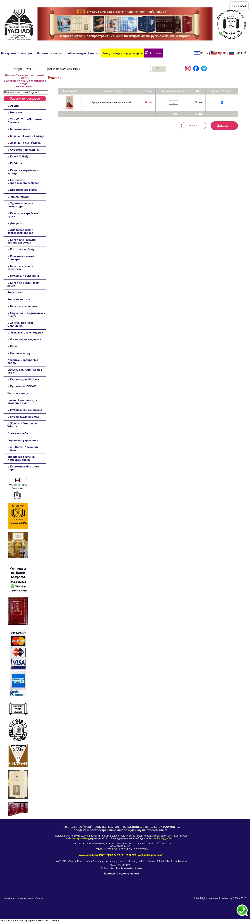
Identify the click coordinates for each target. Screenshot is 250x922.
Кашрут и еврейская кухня (22, 215)
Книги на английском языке (23, 284)
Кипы (14, 346)
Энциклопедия (20, 196)
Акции (14, 105)
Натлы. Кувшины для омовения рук (22, 401)
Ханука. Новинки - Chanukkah (21, 324)
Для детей (17, 223)
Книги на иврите (18, 299)
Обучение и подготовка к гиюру (26, 314)
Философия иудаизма (25, 339)
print (31, 53)
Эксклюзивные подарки (26, 332)
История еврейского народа (23, 172)
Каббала (16, 163)
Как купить (8, 53)
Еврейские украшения (22, 440)
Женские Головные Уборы (22, 425)
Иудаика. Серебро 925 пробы (22, 361)
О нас (22, 53)
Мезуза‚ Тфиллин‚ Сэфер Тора (24, 371)
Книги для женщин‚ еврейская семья (21, 241)
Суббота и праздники (25, 149)
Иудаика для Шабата (24, 379)
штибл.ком (37, 898)
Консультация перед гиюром (123, 53)
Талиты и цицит (18, 393)
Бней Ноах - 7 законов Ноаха (22, 448)
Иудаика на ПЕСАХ (23, 386)
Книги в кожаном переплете (20, 267)
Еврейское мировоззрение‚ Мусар (23, 181)
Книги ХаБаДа (19, 156)
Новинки (16, 112)
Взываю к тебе (17, 433)
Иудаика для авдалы (24, 416)
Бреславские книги (23, 189)
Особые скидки (75, 53)
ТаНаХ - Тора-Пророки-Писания (24, 121)
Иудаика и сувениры (24, 275)
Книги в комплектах (23, 306)
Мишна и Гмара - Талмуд (27, 135)
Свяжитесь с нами (49, 53)
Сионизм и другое (22, 353)
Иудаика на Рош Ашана (26, 409)
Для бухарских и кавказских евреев (20, 231)
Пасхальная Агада (22, 249)
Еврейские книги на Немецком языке (21, 458)
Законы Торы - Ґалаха (25, 142)
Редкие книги (16, 292)
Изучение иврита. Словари (21, 258)
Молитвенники (20, 129)
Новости (94, 53)
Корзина (155, 53)
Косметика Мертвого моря (23, 468)
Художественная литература (20, 205)
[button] (239, 6)
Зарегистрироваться (25, 98)
